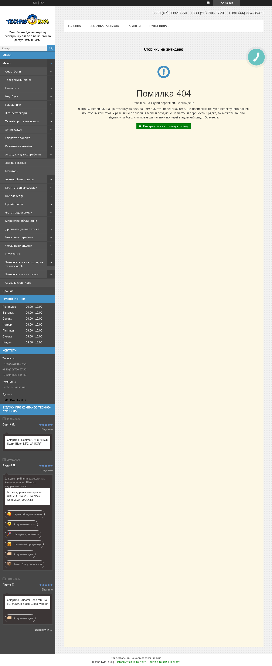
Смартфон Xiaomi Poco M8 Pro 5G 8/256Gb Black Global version (27, 601)
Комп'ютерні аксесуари (21, 187)
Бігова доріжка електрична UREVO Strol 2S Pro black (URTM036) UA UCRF (24, 496)
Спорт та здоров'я (17, 138)
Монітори (11, 171)
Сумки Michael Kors (18, 283)
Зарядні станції (15, 163)
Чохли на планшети (18, 246)
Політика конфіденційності (164, 661)
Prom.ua (156, 658)
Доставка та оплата (104, 25)
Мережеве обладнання (21, 221)
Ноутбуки (11, 96)
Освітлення (13, 254)
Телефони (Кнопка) (18, 80)
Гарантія (134, 25)
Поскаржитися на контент (130, 661)
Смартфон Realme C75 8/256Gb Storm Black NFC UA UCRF (27, 441)
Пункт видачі (159, 25)
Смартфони (13, 71)
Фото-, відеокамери (18, 212)
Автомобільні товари (19, 179)
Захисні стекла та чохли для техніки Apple (24, 264)
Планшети (12, 88)
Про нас (8, 291)
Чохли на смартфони (19, 237)
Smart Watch (13, 129)
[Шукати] (51, 48)
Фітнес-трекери (16, 113)
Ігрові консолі (14, 204)
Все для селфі (14, 196)
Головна (74, 25)
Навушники (13, 105)
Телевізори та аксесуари (22, 121)
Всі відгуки (42, 630)
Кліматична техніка (18, 146)
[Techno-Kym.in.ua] (27, 19)
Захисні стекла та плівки (21, 274)
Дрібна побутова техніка (22, 229)
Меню (7, 63)
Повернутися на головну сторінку (166, 126)
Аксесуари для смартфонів (23, 154)
